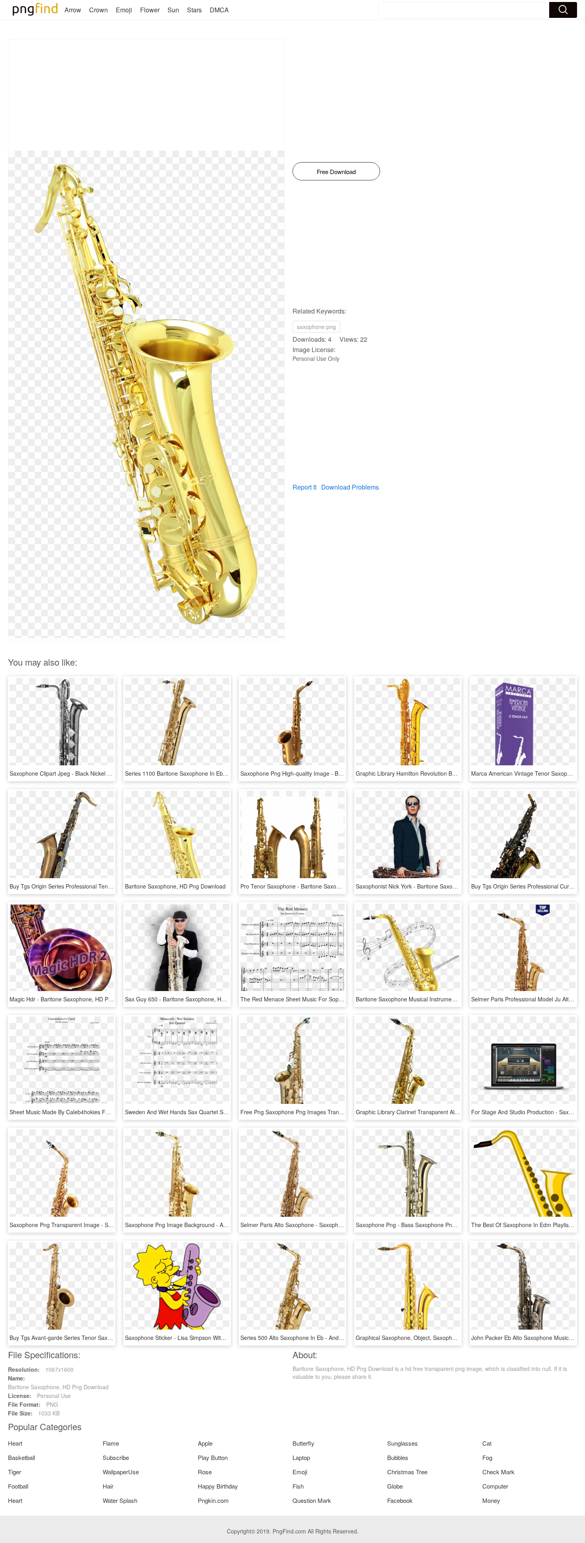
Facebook (400, 1500)
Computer (495, 1486)
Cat (486, 1443)
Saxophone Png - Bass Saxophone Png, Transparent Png (428, 1225)
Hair (108, 1486)
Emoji (124, 9)
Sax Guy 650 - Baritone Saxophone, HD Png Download (194, 999)
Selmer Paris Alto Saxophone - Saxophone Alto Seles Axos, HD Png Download (339, 1225)
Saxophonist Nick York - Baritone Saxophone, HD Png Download (437, 886)
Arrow (72, 9)
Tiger (14, 1471)
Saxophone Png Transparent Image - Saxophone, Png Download (91, 1225)
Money (491, 1500)
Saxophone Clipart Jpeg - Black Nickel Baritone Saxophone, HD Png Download (109, 773)
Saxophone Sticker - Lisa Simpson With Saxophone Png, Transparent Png (218, 1338)
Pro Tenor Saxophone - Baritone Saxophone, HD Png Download (321, 886)
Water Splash (120, 1500)
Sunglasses (402, 1443)
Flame (111, 1443)
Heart (15, 1443)
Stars (194, 9)
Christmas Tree (407, 1471)
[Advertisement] (146, 95)
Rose (205, 1471)
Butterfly (303, 1443)
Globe (395, 1486)
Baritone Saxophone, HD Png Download (175, 886)
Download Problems (350, 487)
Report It (304, 487)
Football (18, 1486)
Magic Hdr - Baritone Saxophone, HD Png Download (75, 999)
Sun (173, 9)
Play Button (213, 1457)
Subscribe (116, 1457)
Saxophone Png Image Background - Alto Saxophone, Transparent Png (215, 1225)
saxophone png (316, 327)
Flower (150, 9)
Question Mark (311, 1500)
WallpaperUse (121, 1471)
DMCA (219, 9)
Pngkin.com (213, 1500)
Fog (487, 1457)
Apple (205, 1443)
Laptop (301, 1457)
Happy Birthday (218, 1486)
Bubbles (397, 1457)
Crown (98, 9)
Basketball (21, 1457)
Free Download (336, 171)
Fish (298, 1486)
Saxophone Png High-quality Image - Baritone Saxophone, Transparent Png (335, 773)
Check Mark (498, 1471)
